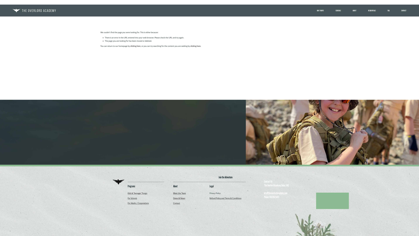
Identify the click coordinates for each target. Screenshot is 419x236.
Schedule (338, 10)
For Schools (132, 198)
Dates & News (179, 198)
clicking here (135, 46)
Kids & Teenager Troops (137, 193)
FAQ (388, 10)
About (354, 10)
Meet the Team (179, 193)
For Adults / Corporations (138, 203)
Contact (403, 10)
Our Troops (320, 10)
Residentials (372, 10)
